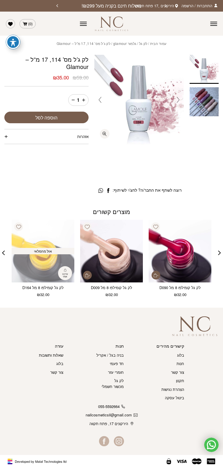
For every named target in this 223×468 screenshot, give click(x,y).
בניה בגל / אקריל (110, 355)
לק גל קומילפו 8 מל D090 (180, 287)
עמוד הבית (158, 43)
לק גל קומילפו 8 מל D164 (43, 287)
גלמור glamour (124, 43)
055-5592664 (109, 406)
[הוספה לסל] (156, 275)
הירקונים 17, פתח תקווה (108, 423)
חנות (180, 363)
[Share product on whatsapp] (100, 190)
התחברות (204, 5)
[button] (155, 226)
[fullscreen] (104, 134)
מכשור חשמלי (113, 386)
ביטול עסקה (174, 397)
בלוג (180, 355)
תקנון (180, 380)
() (30, 23)
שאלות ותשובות (51, 355)
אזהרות (83, 136)
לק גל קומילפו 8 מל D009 (111, 287)
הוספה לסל (46, 117)
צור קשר (177, 372)
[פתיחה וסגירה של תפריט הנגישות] (13, 42)
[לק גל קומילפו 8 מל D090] (180, 251)
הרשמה (187, 5)
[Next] (57, 5)
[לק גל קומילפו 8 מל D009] (111, 251)
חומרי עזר (116, 372)
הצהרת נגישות (172, 389)
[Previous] (166, 5)
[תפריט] (83, 24)
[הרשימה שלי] (10, 23)
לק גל (143, 43)
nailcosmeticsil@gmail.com (109, 415)
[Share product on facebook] (108, 190)
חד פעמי (117, 363)
